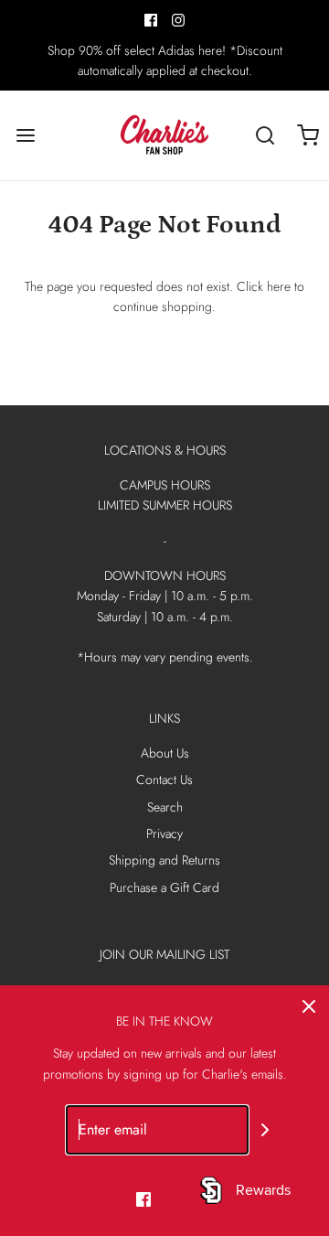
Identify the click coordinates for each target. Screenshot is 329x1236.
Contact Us (164, 779)
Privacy (164, 833)
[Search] (264, 135)
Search (165, 807)
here (279, 286)
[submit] (265, 1129)
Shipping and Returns (164, 860)
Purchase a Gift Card (164, 887)
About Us (165, 753)
